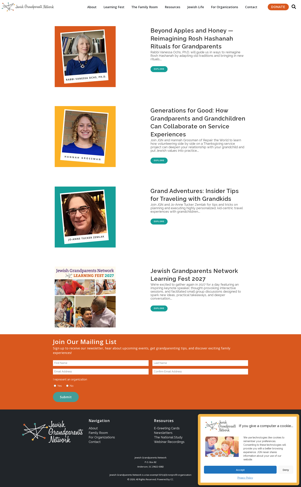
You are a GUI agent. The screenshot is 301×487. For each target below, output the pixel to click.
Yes (59, 385)
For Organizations (224, 7)
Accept (240, 469)
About (92, 7)
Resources (172, 7)
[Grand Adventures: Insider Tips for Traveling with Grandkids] (98, 215)
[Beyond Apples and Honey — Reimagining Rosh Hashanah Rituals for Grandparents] (98, 55)
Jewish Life (195, 7)
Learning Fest (113, 7)
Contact (251, 7)
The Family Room (144, 7)
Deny (286, 469)
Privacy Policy (245, 477)
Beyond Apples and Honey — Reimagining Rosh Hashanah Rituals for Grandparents (191, 38)
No (72, 385)
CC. (172, 479)
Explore (159, 69)
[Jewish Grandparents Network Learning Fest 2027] (98, 295)
